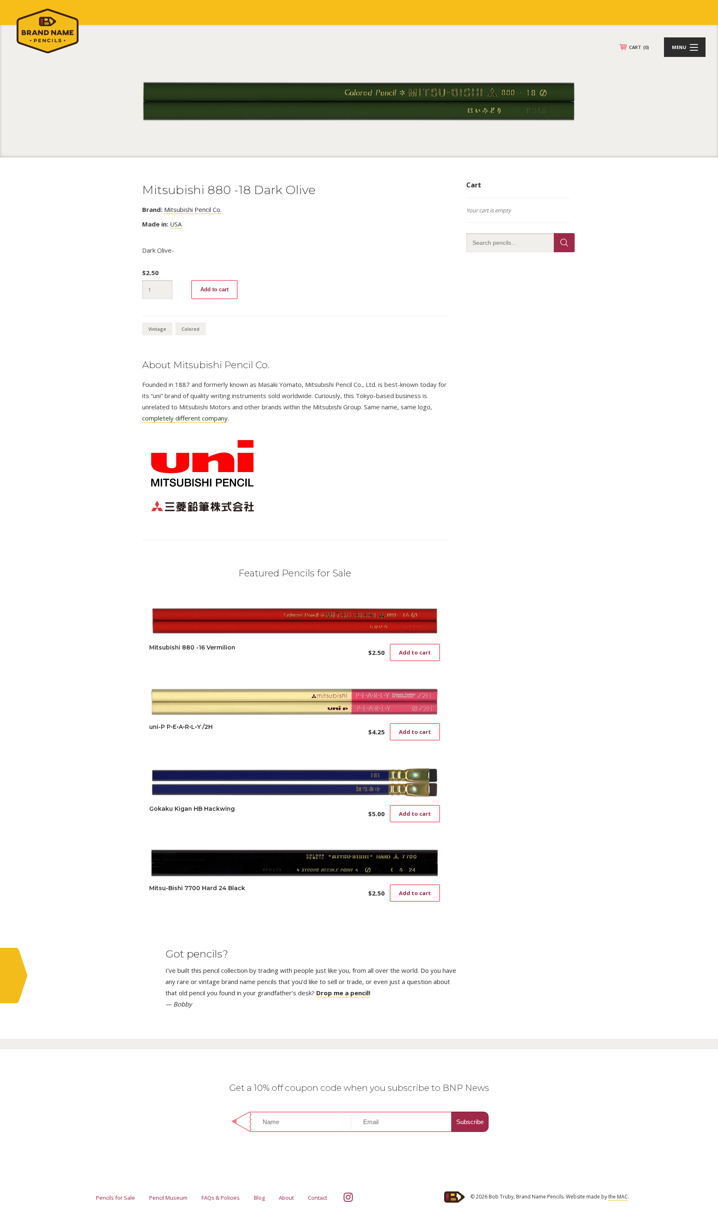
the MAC (618, 1196)
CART (639, 47)
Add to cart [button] (415, 652)
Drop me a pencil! (343, 993)
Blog (259, 1197)
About (286, 1197)
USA (176, 224)
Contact (317, 1197)
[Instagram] (348, 1197)
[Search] (564, 242)
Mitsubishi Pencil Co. (192, 209)
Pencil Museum (168, 1197)
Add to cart (214, 289)
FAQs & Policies (221, 1197)
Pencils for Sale (115, 1197)
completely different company (185, 418)
